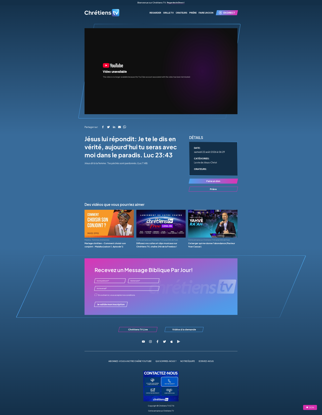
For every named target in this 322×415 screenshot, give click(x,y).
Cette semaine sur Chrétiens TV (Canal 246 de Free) (157, 240)
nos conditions (129, 295)
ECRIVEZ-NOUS (206, 361)
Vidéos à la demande (184, 329)
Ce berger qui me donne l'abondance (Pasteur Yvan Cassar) (211, 245)
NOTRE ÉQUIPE (187, 361)
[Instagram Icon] (150, 341)
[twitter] (108, 127)
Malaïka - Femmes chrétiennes (97, 240)
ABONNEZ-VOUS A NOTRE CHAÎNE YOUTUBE (129, 361)
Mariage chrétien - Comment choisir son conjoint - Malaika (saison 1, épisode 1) (105, 245)
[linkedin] (114, 127)
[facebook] (103, 127)
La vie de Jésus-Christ (205, 162)
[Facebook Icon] (157, 341)
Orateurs (181, 12)
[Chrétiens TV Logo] (102, 12)
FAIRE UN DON (206, 12)
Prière (193, 12)
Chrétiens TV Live (138, 329)
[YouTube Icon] (143, 341)
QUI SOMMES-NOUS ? (165, 361)
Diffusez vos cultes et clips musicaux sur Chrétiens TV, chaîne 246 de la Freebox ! (156, 245)
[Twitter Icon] (164, 341)
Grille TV (168, 12)
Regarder (155, 12)
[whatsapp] (124, 127)
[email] (119, 127)
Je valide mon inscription (111, 304)
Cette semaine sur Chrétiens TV (161, 411)
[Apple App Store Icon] (171, 341)
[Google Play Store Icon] (178, 341)
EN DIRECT (229, 12)
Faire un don (213, 181)
